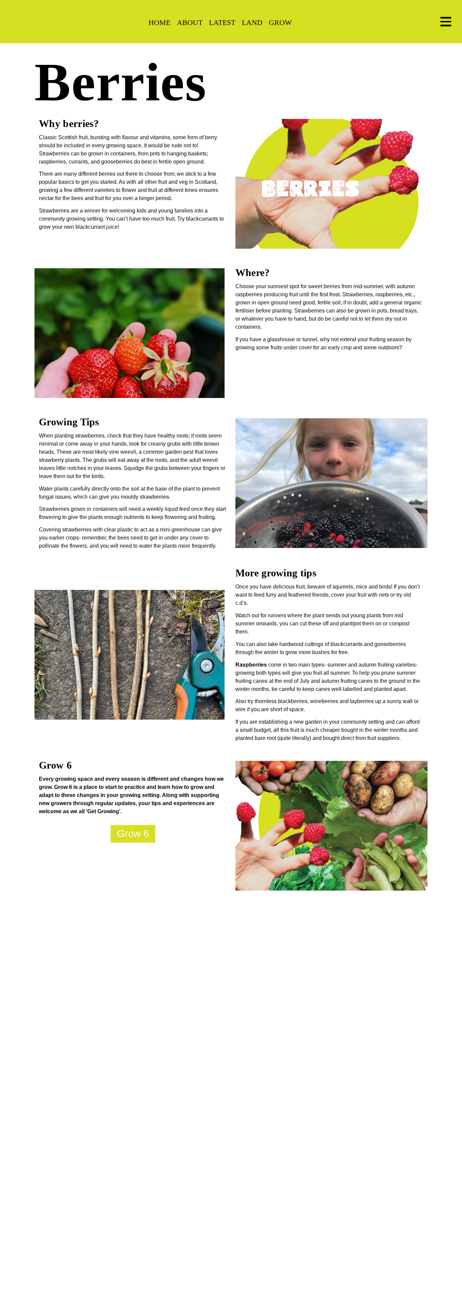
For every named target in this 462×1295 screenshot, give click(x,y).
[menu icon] (446, 21)
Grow (280, 22)
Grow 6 (133, 833)
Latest (222, 22)
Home (159, 22)
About (190, 22)
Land (252, 22)
